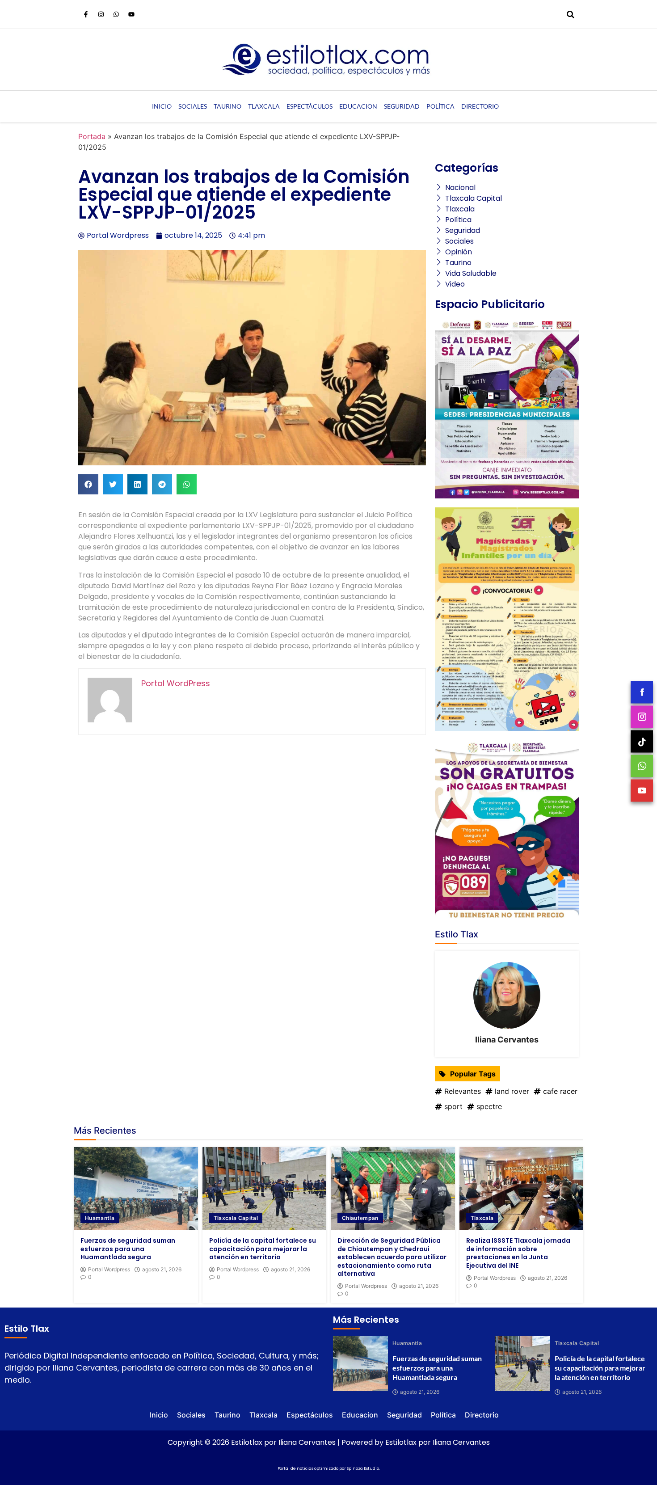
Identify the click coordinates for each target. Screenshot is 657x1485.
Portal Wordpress (109, 1269)
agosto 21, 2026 (161, 1269)
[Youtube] (131, 14)
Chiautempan (360, 1218)
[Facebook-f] (86, 14)
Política (440, 106)
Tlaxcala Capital (236, 1218)
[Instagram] (101, 14)
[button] (88, 484)
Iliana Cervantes (507, 1039)
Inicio (162, 106)
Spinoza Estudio (363, 1468)
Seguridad (402, 106)
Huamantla (99, 1218)
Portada (91, 136)
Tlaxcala (264, 106)
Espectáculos (309, 106)
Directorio (480, 106)
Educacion (358, 106)
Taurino (227, 106)
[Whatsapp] (116, 14)
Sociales (192, 106)
